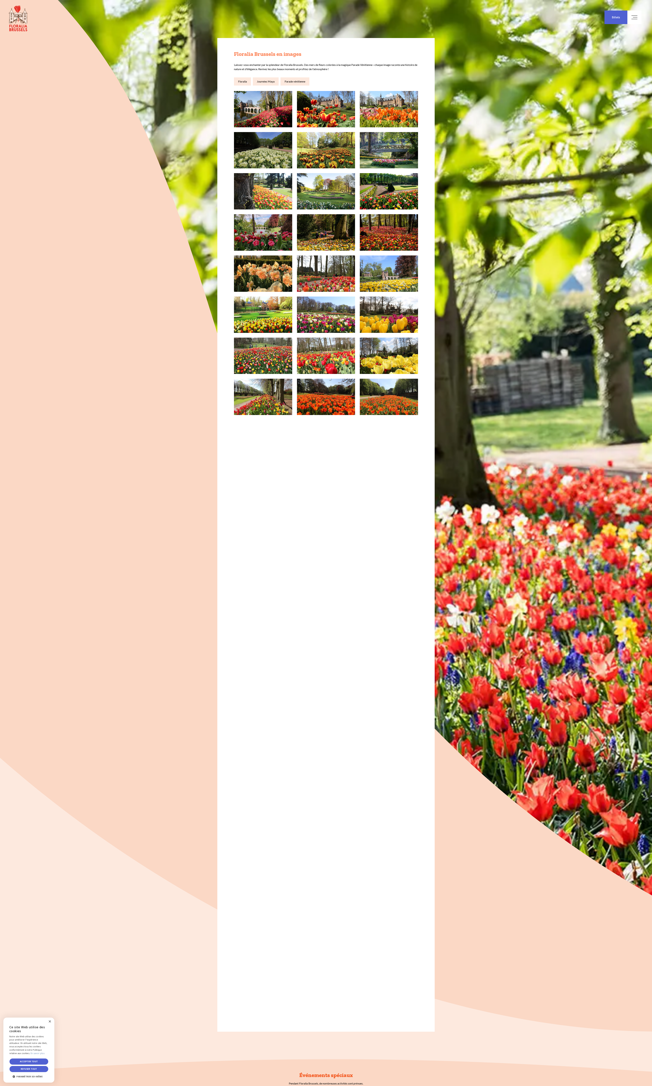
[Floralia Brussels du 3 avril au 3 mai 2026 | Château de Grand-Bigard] (13, 15)
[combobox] (42, 1022)
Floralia (242, 81)
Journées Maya (266, 81)
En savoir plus (37, 1053)
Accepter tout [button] (29, 1061)
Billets (616, 17)
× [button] (49, 1021)
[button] (28, 1076)
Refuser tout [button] (29, 1068)
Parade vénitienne (295, 81)
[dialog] (28, 1050)
